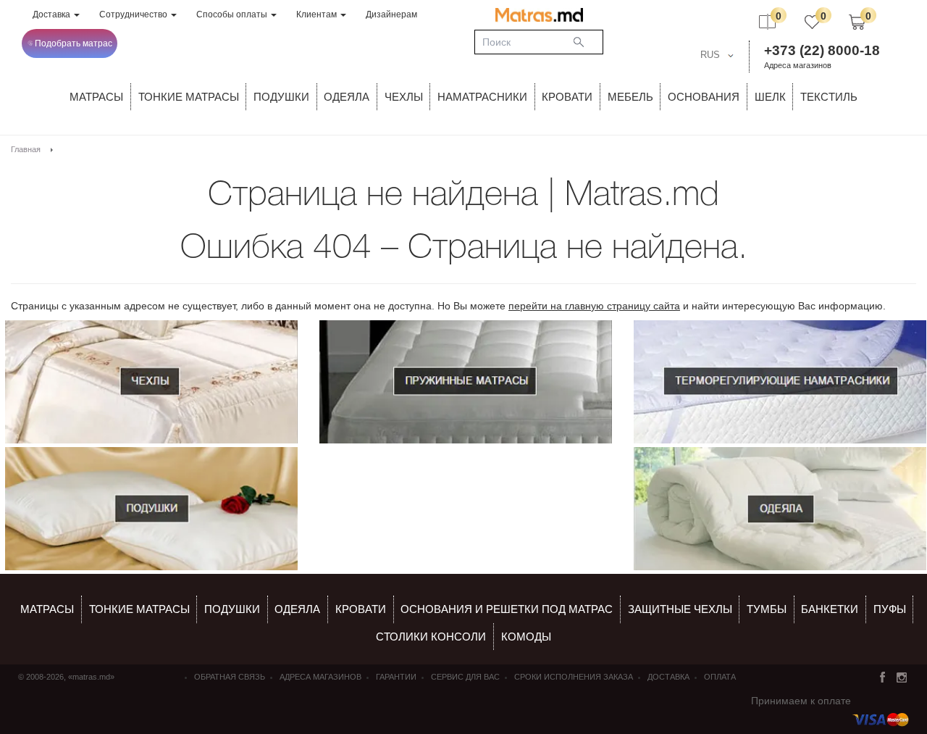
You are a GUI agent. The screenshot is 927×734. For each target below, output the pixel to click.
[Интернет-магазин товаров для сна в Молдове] (539, 14)
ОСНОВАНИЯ (703, 97)
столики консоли (431, 636)
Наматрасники (482, 97)
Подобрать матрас (73, 43)
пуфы (889, 609)
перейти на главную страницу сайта (594, 306)
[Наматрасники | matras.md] (780, 381)
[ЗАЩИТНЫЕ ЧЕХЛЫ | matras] (151, 381)
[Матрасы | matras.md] (465, 381)
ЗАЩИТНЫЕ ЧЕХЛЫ (680, 609)
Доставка (52, 14)
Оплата (720, 676)
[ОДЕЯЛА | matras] (780, 508)
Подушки (281, 97)
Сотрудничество (134, 14)
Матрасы (96, 97)
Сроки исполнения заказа (573, 676)
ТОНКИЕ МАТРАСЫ (188, 97)
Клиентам (317, 14)
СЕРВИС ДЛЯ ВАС (465, 676)
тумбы (767, 609)
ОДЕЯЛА (346, 97)
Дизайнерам (391, 14)
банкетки (829, 609)
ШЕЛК (770, 97)
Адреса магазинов (797, 65)
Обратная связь (229, 676)
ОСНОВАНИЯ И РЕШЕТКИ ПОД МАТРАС (506, 609)
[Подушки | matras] (151, 508)
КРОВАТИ (567, 97)
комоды (526, 636)
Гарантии (396, 676)
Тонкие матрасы (139, 609)
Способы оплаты (232, 14)
